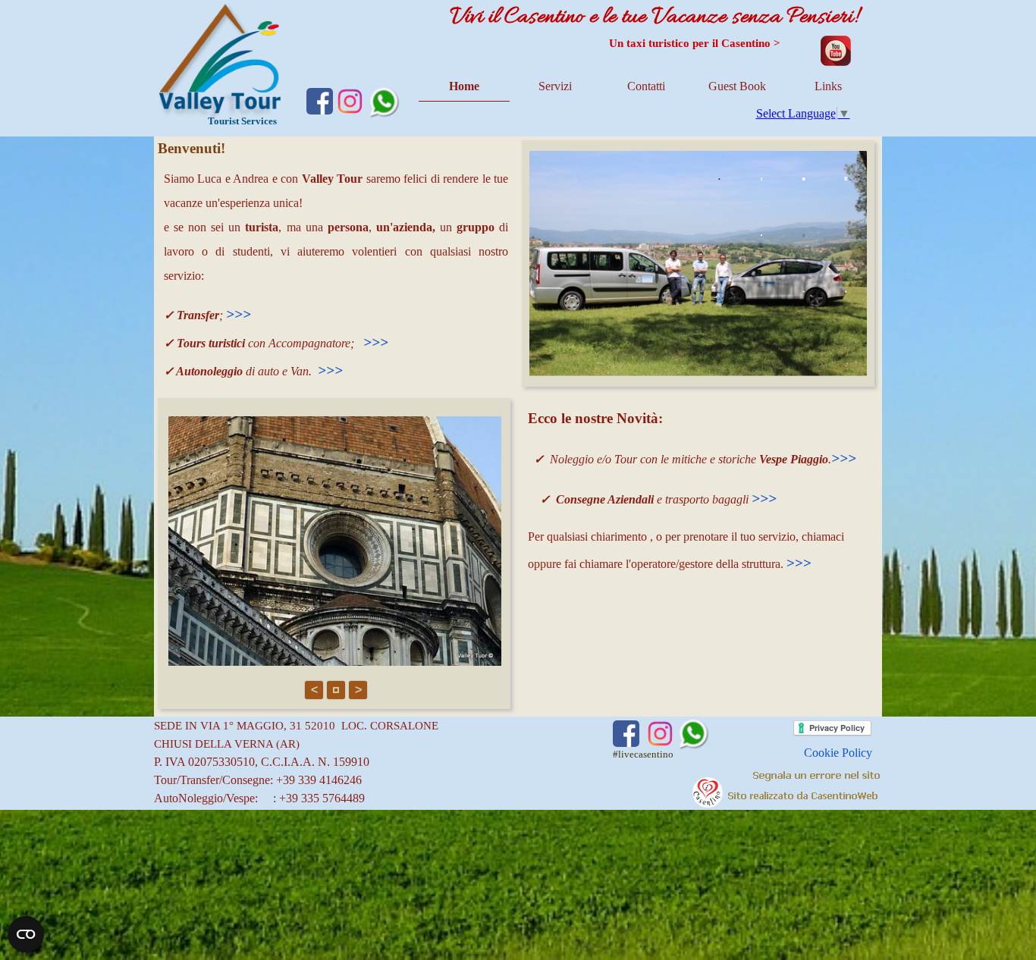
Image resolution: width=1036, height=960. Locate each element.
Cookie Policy (838, 752)
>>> (238, 314)
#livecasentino (643, 754)
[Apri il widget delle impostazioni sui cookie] (26, 934)
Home (464, 86)
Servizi (555, 86)
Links (828, 86)
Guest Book (737, 86)
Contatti (646, 86)
